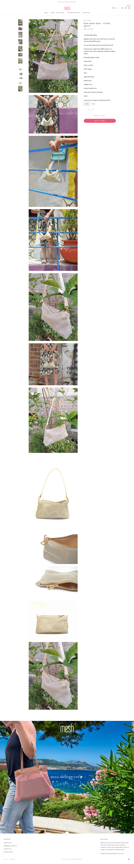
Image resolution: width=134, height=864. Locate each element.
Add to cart (100, 116)
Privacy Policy (8, 852)
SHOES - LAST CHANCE (57, 12)
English (12, 859)
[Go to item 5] (20, 49)
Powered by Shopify (76, 859)
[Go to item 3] (20, 35)
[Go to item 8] (20, 68)
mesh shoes (87, 20)
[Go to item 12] (20, 88)
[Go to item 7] (20, 60)
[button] (129, 5)
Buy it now (100, 121)
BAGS (46, 12)
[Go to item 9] (20, 73)
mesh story (8, 843)
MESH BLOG (86, 12)
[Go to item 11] (20, 82)
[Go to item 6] (20, 55)
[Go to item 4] (20, 41)
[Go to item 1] (20, 22)
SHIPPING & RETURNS (73, 12)
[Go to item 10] (20, 78)
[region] (67, 777)
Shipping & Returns (10, 846)
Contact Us (8, 849)
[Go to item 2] (20, 28)
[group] (67, 777)
